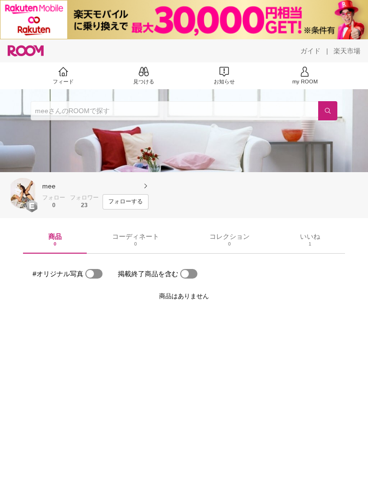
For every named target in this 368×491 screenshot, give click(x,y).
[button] (23, 193)
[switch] (94, 274)
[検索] (327, 110)
